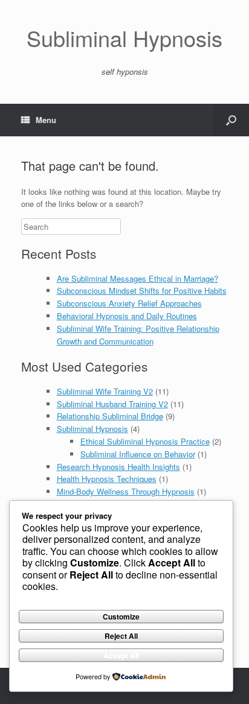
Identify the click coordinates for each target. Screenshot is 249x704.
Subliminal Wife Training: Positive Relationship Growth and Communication (138, 335)
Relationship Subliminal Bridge (110, 416)
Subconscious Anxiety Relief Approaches (129, 303)
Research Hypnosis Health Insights (118, 466)
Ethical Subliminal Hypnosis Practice (145, 441)
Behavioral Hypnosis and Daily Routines (127, 316)
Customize (121, 616)
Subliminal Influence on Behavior (137, 454)
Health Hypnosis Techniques (107, 478)
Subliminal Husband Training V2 (112, 404)
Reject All (121, 635)
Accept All (121, 655)
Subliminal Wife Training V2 (105, 391)
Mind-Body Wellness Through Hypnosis (126, 491)
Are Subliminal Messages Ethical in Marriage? (137, 278)
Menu (46, 119)
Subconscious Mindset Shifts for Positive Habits (142, 290)
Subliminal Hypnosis (92, 428)
